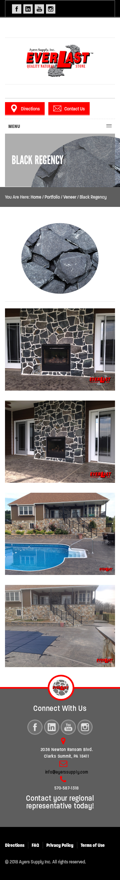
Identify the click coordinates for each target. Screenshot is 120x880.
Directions (30, 109)
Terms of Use (93, 845)
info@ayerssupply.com (66, 772)
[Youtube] (68, 727)
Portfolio (52, 197)
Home (36, 197)
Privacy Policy (59, 845)
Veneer (69, 197)
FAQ (35, 845)
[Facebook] (35, 727)
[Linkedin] (51, 727)
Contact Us (74, 109)
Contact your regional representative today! (60, 802)
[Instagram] (85, 727)
